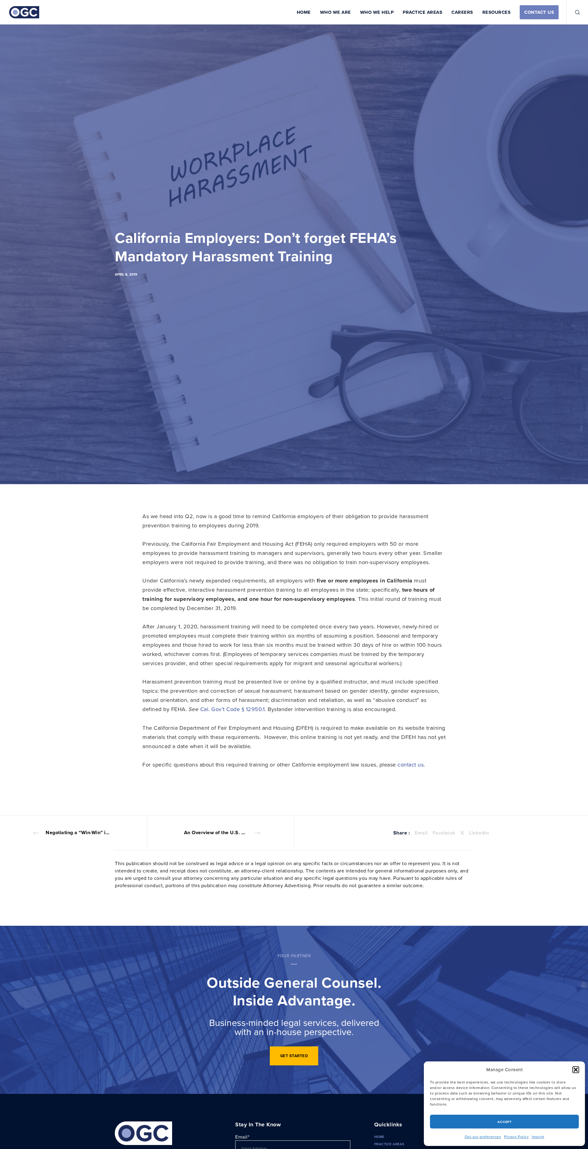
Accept (504, 1121)
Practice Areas (389, 1144)
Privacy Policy (516, 1136)
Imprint (538, 1136)
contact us (411, 764)
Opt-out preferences (483, 1136)
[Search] (573, 12)
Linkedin (479, 832)
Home (379, 1136)
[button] (576, 1070)
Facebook (444, 832)
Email (421, 832)
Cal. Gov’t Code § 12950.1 (232, 709)
